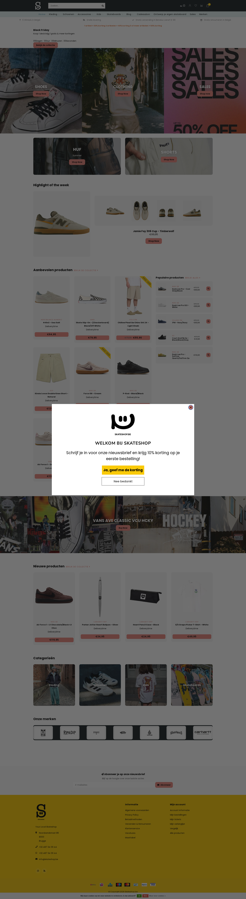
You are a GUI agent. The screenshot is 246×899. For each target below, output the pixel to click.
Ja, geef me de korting (123, 470)
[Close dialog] (190, 407)
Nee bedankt (123, 481)
